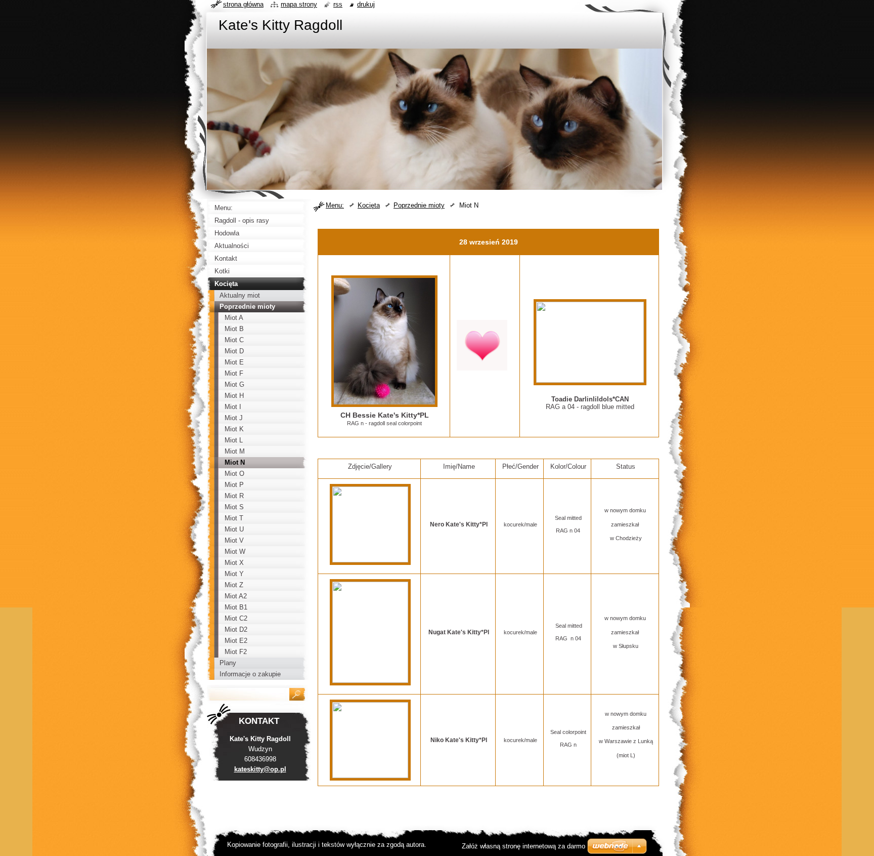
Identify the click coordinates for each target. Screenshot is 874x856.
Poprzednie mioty (419, 205)
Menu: (335, 205)
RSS (337, 4)
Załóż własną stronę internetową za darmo (523, 846)
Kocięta (369, 205)
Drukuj (366, 4)
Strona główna (243, 4)
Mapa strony (299, 4)
